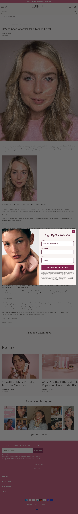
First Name (44, 248)
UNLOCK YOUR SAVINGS (57, 267)
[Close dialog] (73, 231)
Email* (43, 240)
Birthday (43, 256)
